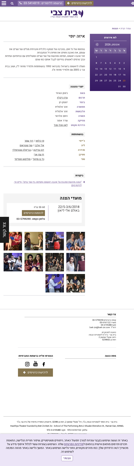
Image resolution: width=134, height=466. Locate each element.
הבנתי (67, 458)
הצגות (115, 28)
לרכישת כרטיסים (81, 3)
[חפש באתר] (12, 3)
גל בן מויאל (38, 159)
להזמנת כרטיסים (33, 213)
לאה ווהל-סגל (61, 125)
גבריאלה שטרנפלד (21, 150)
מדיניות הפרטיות (73, 444)
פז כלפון (40, 141)
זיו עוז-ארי (39, 154)
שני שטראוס (26, 145)
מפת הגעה (110, 356)
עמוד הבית (126, 28)
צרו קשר (111, 314)
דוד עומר (29, 141)
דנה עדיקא (38, 150)
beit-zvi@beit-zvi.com (100, 327)
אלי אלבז (39, 145)
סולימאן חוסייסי (23, 159)
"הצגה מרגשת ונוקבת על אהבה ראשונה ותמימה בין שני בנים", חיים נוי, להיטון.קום (48, 183)
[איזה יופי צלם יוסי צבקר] (75, 241)
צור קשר (4, 230)
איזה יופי (77, 36)
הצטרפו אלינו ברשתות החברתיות (35, 356)
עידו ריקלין (62, 98)
